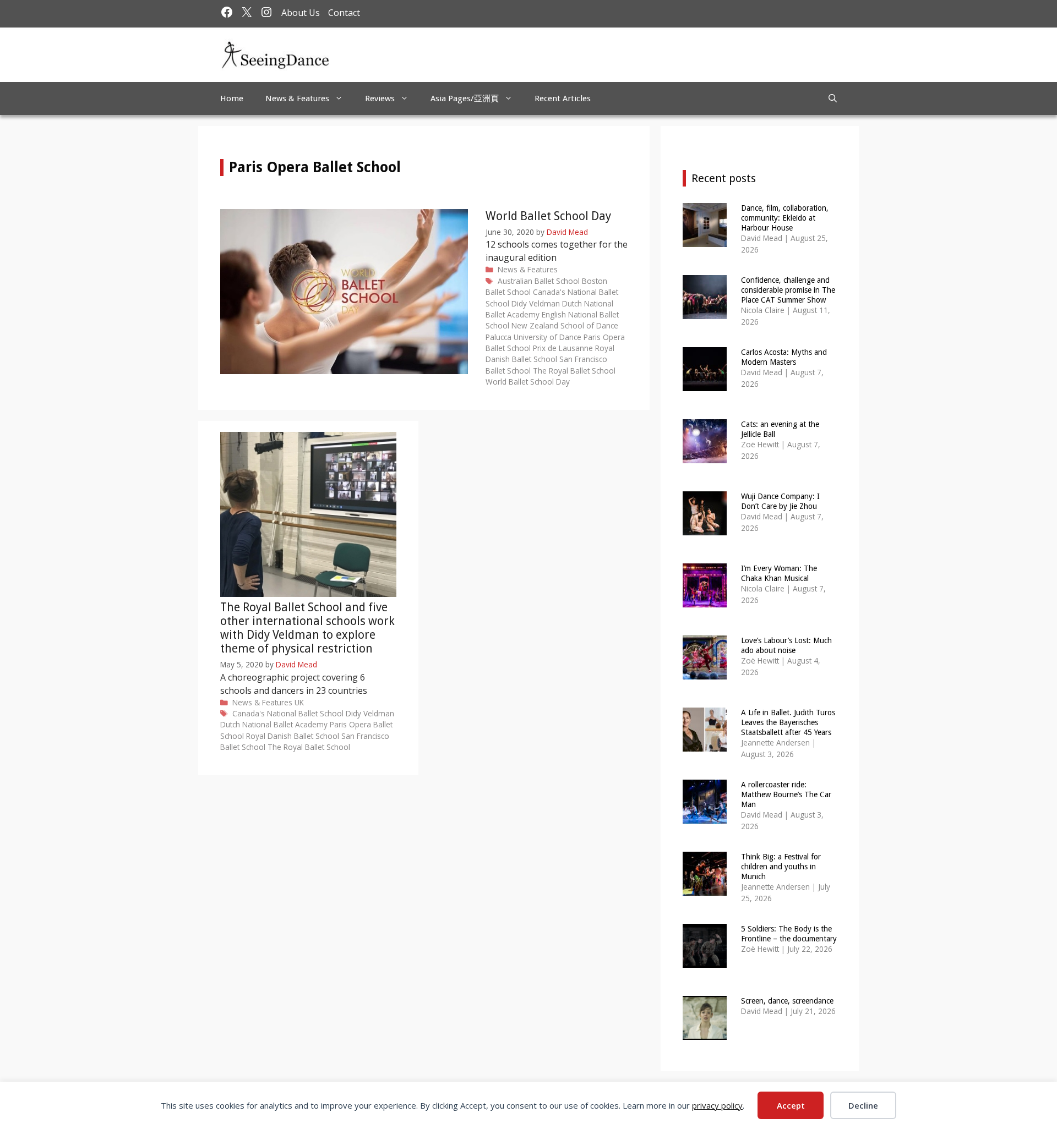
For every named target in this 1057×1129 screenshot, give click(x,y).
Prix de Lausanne (563, 348)
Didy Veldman (535, 303)
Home (231, 98)
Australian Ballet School (539, 281)
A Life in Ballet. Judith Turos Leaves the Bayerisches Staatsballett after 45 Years (788, 722)
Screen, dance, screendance (787, 1000)
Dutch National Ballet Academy (274, 724)
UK (299, 702)
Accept (791, 1105)
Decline (863, 1105)
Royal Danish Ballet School (550, 353)
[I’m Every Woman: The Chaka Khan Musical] (705, 600)
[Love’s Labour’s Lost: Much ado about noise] (705, 672)
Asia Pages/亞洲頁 (465, 98)
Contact (344, 13)
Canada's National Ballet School (288, 713)
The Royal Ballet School (574, 370)
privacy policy (717, 1105)
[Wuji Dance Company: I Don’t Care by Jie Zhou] (705, 528)
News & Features (297, 98)
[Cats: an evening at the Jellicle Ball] (705, 456)
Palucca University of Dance (533, 337)
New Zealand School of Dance (564, 325)
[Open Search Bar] (833, 98)
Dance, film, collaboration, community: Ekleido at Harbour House (785, 218)
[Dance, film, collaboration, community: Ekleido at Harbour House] (705, 239)
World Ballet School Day (548, 216)
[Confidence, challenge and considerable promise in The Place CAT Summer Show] (705, 311)
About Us (300, 13)
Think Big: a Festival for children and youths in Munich (781, 866)
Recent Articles (563, 98)
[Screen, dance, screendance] (705, 1032)
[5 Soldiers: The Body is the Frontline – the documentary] (705, 960)
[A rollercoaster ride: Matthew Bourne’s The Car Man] (705, 816)
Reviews (380, 98)
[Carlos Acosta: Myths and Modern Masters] (705, 383)
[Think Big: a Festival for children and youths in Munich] (705, 888)
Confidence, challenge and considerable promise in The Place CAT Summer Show (788, 290)
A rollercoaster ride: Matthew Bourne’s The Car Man (786, 794)
